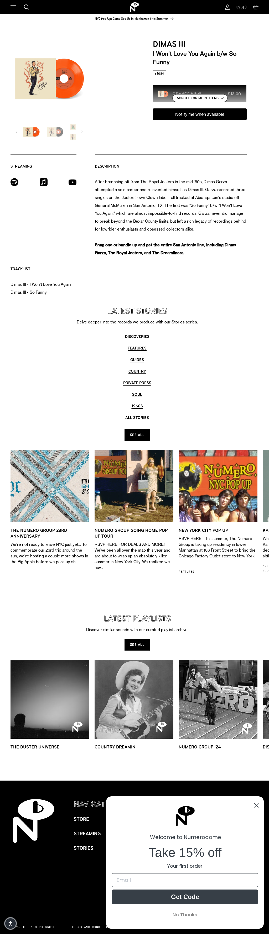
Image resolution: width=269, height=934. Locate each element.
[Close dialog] (256, 805)
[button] (255, 8)
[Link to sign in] (227, 7)
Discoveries (137, 336)
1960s (137, 405)
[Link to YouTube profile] (72, 181)
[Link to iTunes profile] (44, 181)
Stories (83, 848)
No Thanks (185, 914)
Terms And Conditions (92, 927)
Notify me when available (199, 114)
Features (137, 348)
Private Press (137, 382)
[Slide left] (16, 132)
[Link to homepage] (134, 7)
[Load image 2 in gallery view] (55, 132)
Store (81, 819)
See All (137, 435)
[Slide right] (82, 132)
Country (137, 371)
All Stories (137, 417)
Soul (137, 394)
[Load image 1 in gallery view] (31, 132)
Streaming (87, 833)
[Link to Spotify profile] (14, 181)
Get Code (185, 896)
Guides (137, 359)
